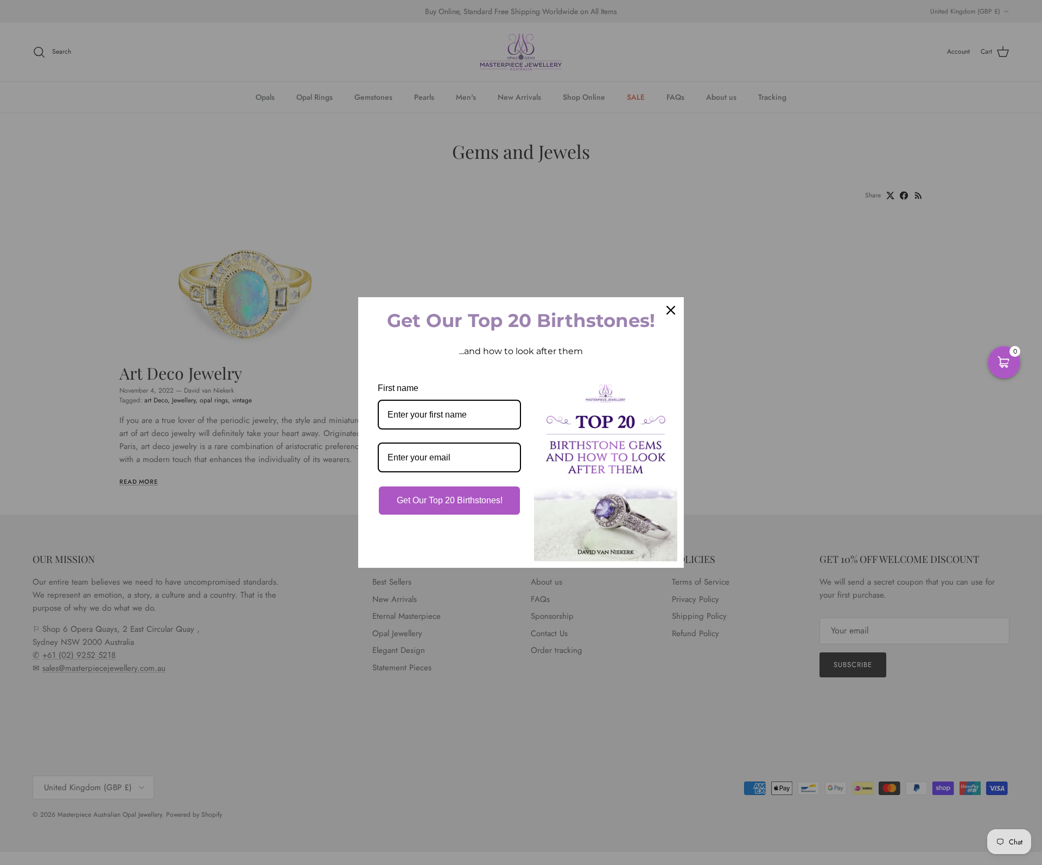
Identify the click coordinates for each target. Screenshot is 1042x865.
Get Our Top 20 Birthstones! (450, 500)
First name (398, 388)
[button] (1004, 362)
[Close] (671, 310)
